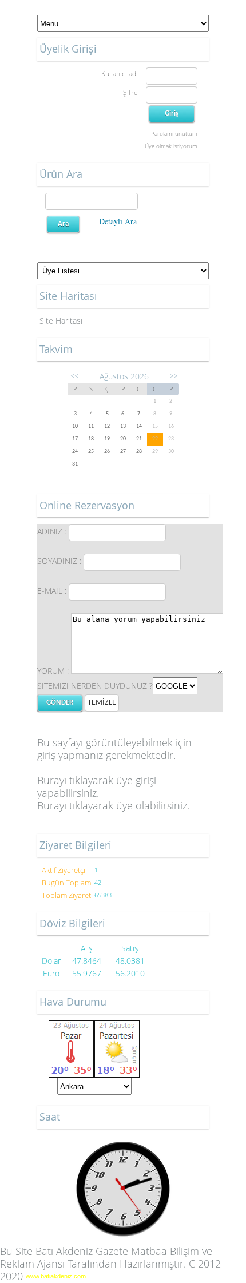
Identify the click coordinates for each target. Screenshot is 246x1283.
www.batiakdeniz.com (56, 1276)
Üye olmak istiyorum (171, 146)
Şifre (130, 92)
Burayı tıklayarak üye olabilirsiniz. (113, 805)
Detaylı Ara (118, 221)
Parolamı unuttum (174, 133)
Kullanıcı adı (119, 73)
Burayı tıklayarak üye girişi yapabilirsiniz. (96, 786)
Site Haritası (60, 320)
